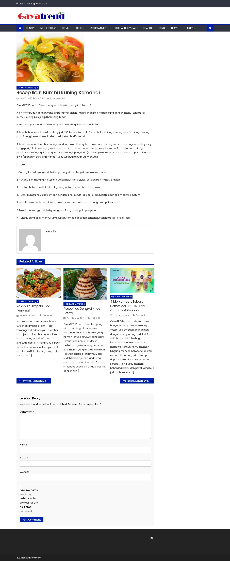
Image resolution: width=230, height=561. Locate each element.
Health (147, 28)
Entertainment (99, 28)
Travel (175, 28)
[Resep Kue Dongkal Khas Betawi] (85, 284)
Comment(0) (57, 98)
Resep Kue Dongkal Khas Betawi (81, 310)
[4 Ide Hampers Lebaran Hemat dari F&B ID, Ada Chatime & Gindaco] (132, 280)
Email (24, 458)
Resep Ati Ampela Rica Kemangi (33, 308)
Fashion (79, 28)
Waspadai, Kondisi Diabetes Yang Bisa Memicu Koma (138, 380)
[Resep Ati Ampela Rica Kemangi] (39, 282)
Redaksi (40, 98)
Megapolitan (48, 28)
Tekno (161, 28)
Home (65, 28)
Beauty (30, 28)
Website (24, 472)
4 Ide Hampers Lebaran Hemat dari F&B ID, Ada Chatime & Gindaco (127, 305)
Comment (27, 412)
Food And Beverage (126, 28)
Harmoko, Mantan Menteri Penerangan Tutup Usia (36, 380)
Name (24, 444)
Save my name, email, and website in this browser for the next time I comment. (29, 500)
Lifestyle (190, 28)
